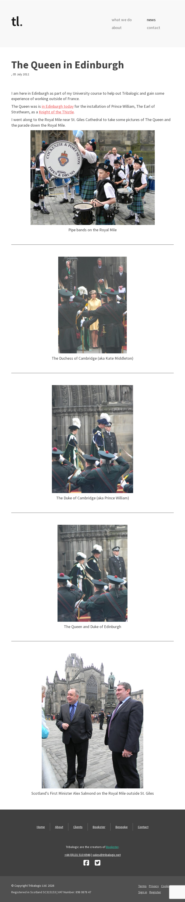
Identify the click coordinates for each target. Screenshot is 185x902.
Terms (142, 886)
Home (41, 827)
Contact (143, 827)
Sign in (142, 892)
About (59, 827)
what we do (122, 19)
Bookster (99, 827)
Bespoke (122, 827)
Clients (78, 827)
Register (155, 892)
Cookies (166, 886)
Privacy (154, 886)
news (151, 19)
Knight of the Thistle (56, 112)
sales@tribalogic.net (106, 855)
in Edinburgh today (58, 106)
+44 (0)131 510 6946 (77, 855)
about (117, 27)
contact (153, 27)
